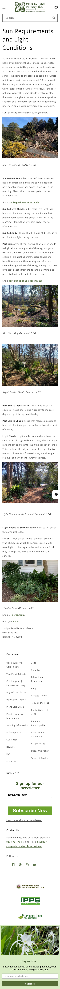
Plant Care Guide (15, 706)
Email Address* (17, 794)
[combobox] (30, 18)
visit (15, 621)
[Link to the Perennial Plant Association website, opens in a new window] (30, 918)
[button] (4, 7)
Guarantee (11, 739)
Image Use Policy (40, 750)
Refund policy (13, 732)
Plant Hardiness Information (14, 716)
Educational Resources (37, 679)
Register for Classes (16, 699)
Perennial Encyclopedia (38, 723)
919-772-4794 (14, 841)
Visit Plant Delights (16, 673)
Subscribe (30, 984)
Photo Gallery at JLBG (39, 712)
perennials (18, 614)
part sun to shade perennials (25, 280)
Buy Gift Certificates (16, 692)
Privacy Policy (38, 743)
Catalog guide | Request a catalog (15, 683)
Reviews (10, 746)
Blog (33, 688)
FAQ (8, 754)
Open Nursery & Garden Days (14, 664)
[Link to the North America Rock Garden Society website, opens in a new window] (30, 888)
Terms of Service (39, 758)
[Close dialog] (57, 927)
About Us (11, 761)
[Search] (53, 17)
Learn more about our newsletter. (24, 820)
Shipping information (17, 725)
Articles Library (39, 695)
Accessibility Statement (37, 734)
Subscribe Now (30, 810)
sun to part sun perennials (23, 202)
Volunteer (36, 669)
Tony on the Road (40, 702)
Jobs (33, 662)
